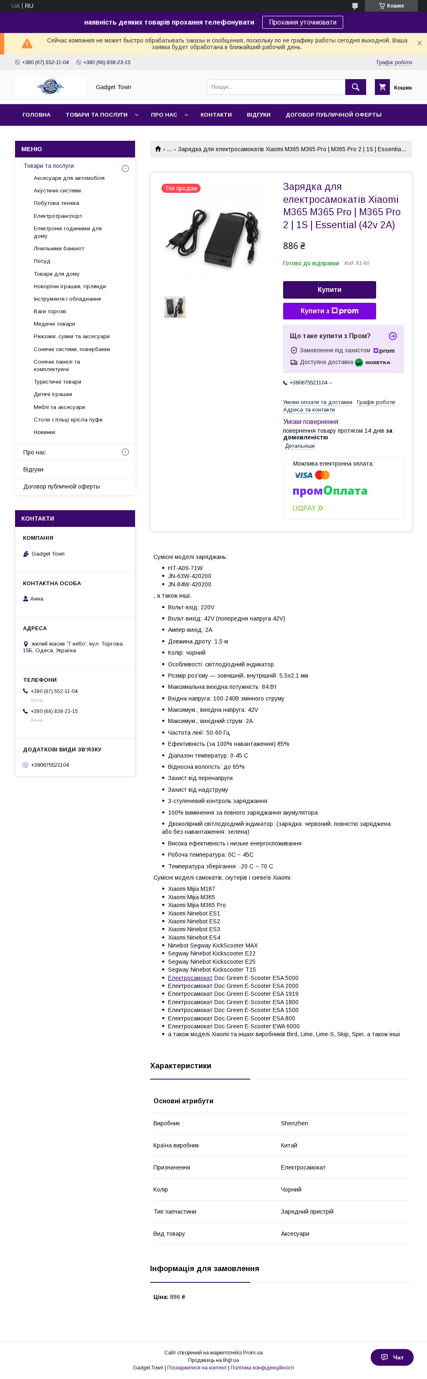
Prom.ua (253, 1353)
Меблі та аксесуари (59, 407)
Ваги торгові (50, 311)
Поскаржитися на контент (197, 1368)
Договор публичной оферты (334, 115)
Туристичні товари (57, 382)
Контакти (216, 115)
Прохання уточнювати (303, 22)
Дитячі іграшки (53, 394)
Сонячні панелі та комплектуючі (57, 365)
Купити (330, 289)
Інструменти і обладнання (67, 299)
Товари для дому (57, 274)
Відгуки (259, 115)
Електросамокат (190, 978)
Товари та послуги (96, 115)
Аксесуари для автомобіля (69, 178)
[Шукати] (355, 87)
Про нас (164, 115)
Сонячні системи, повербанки (72, 349)
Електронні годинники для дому (68, 232)
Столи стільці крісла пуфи (68, 419)
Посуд (42, 261)
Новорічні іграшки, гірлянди (70, 286)
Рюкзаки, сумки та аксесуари (72, 336)
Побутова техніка (56, 203)
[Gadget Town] (50, 93)
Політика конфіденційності (262, 1368)
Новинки (44, 432)
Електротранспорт (58, 216)
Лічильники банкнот (59, 248)
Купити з (315, 310)
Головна (36, 115)
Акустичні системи (57, 190)
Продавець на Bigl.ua (213, 1360)
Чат (398, 1357)
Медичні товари (54, 324)
